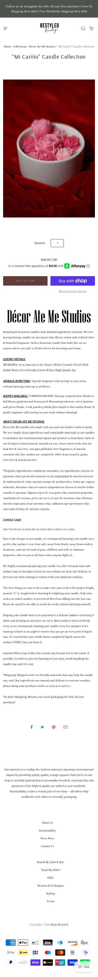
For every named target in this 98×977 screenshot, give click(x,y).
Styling (50, 893)
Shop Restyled (59, 924)
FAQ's (50, 877)
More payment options (73, 291)
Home (7, 46)
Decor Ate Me (49, 66)
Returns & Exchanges (51, 885)
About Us (47, 822)
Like (31, 727)
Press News (47, 838)
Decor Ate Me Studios (42, 46)
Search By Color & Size (50, 862)
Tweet (42, 727)
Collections (20, 46)
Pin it (53, 727)
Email (65, 727)
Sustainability (47, 830)
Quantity (39, 243)
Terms (50, 901)
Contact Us (47, 846)
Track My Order (50, 870)
